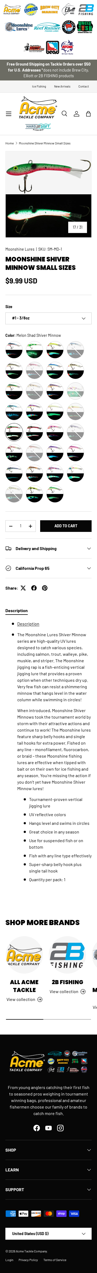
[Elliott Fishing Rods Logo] (68, 9)
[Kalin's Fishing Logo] (31, 9)
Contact (83, 86)
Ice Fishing (39, 86)
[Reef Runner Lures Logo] (47, 27)
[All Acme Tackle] (24, 955)
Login (9, 1260)
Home (9, 143)
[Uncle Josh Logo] (85, 27)
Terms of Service (54, 1260)
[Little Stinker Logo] (33, 47)
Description (28, 623)
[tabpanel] (48, 752)
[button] (88, 114)
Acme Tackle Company (31, 1251)
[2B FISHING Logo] (86, 9)
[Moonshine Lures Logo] (19, 27)
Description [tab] (16, 610)
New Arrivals (62, 86)
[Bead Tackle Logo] (52, 47)
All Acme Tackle (24, 986)
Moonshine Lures (19, 249)
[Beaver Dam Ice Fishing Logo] (69, 27)
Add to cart (65, 526)
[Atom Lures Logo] (67, 47)
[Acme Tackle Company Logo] (12, 9)
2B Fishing (67, 982)
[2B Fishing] (67, 955)
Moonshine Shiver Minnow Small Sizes (45, 143)
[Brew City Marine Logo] (49, 9)
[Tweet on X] (23, 588)
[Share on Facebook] (34, 588)
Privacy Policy (28, 1260)
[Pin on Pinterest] (44, 588)
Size (8, 306)
